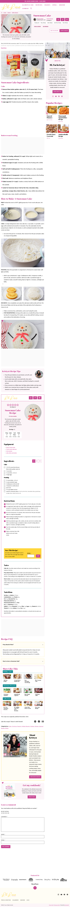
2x (37, 461)
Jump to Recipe (64, 30)
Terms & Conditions (6, 900)
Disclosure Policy (57, 905)
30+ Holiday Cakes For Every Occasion (16, 709)
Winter (6, 728)
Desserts (9, 12)
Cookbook (25, 8)
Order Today (32, 796)
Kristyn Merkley (40, 18)
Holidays (47, 5)
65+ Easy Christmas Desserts (6, 708)
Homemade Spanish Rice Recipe (63, 117)
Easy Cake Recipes (37, 708)
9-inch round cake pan (11, 449)
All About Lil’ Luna (27, 5)
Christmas (14, 726)
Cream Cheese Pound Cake (17, 681)
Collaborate (15, 900)
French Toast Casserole (51, 135)
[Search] (31, 8)
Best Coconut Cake (38, 681)
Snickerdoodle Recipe (63, 135)
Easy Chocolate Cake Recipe (27, 681)
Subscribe (62, 5)
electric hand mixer (10, 447)
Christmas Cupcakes (6, 695)
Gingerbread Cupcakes (17, 695)
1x (33, 461)
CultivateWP (67, 905)
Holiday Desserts (15, 12)
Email (29, 553)
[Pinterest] (61, 96)
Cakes (10, 726)
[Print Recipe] (39, 397)
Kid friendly (45, 26)
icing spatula (9, 451)
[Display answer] (42, 644)
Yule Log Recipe (5, 681)
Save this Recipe (54, 30)
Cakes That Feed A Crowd (28, 708)
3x (40, 461)
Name (3, 834)
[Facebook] (58, 96)
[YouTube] (55, 96)
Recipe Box (39, 5)
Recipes (4, 12)
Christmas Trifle (37, 695)
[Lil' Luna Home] (11, 7)
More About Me (57, 91)
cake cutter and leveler (11, 453)
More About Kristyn (35, 776)
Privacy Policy (51, 905)
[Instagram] (52, 96)
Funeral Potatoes (49, 117)
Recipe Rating (5, 811)
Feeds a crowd (37, 26)
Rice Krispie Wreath (27, 695)
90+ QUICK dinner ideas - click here (35, 1)
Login (28, 900)
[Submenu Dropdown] (42, 5)
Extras (54, 5)
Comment (4, 816)
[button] (47, 18)
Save (38, 555)
